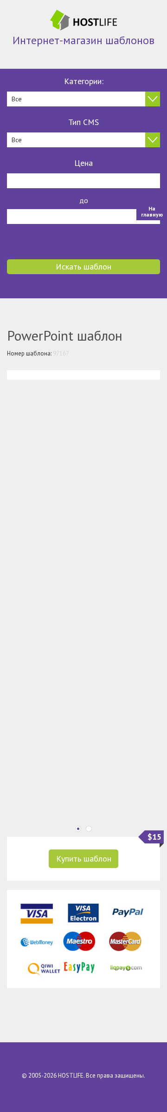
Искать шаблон (83, 266)
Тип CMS (83, 122)
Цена (83, 163)
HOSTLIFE (71, 1075)
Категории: (83, 81)
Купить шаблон (83, 858)
